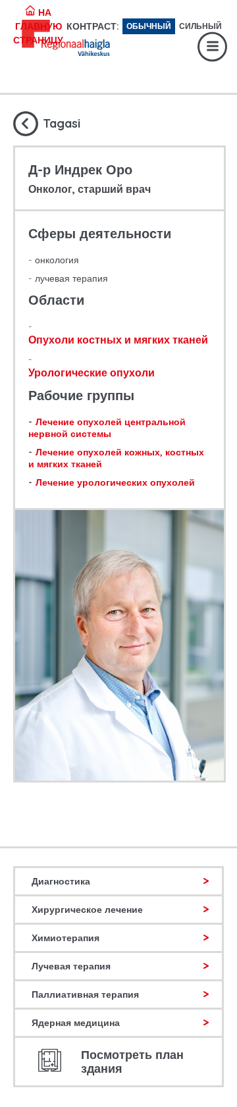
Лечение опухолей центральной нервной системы (107, 428)
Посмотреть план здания (132, 1061)
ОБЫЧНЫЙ (148, 26)
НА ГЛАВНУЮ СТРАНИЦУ (38, 26)
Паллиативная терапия (85, 994)
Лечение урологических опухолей (115, 482)
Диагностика (61, 881)
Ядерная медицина (76, 1023)
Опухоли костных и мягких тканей (118, 339)
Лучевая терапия (71, 966)
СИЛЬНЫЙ (200, 26)
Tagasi (61, 123)
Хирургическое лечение (87, 909)
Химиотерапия (65, 938)
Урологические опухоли (91, 372)
